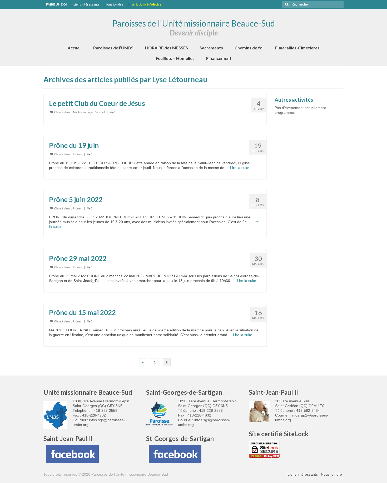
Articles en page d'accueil (88, 112)
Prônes (77, 154)
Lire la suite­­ (239, 168)
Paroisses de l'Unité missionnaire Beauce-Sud (193, 23)
